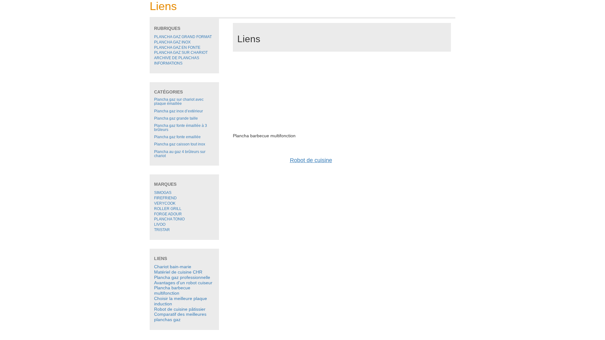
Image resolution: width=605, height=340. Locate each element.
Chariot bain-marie (172, 266)
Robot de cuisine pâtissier (179, 309)
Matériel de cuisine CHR (178, 272)
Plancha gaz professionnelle (182, 277)
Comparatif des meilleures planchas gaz (180, 317)
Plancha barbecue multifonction (172, 290)
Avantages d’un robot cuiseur (183, 282)
